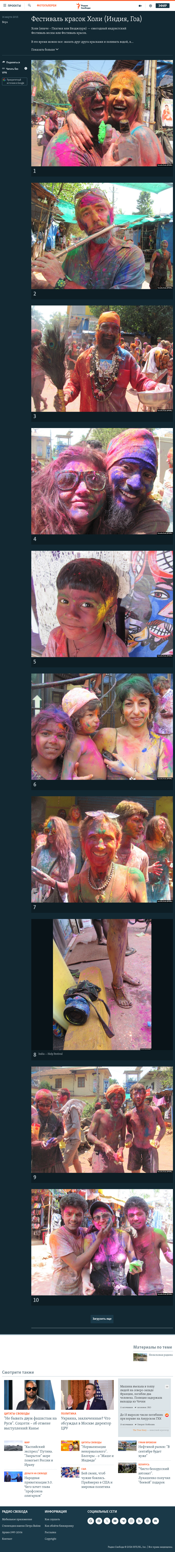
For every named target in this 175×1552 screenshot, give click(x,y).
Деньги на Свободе (35, 1473)
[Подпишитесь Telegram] (123, 1521)
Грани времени (147, 1442)
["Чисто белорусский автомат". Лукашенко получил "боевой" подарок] (127, 1468)
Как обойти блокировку (59, 1526)
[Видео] (140, 5)
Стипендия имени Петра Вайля (21, 1526)
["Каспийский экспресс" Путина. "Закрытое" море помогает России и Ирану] (13, 1446)
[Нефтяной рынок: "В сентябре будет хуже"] (127, 1446)
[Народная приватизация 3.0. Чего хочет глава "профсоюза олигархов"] (13, 1476)
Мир (27, 1442)
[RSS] (139, 1521)
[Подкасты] (147, 1521)
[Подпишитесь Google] (91, 1521)
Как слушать (52, 1519)
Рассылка (50, 1532)
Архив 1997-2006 (12, 1532)
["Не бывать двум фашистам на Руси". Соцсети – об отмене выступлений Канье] (30, 1395)
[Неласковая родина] (140, 1357)
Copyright (50, 1539)
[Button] (11, 63)
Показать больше (43, 49)
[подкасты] (150, 5)
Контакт (7, 1539)
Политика (68, 1413)
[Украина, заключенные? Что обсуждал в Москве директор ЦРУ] (87, 1395)
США (83, 1469)
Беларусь (143, 1464)
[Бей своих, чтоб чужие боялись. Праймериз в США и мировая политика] (70, 1472)
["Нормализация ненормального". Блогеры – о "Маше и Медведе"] (70, 1446)
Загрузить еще (102, 1319)
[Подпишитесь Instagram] (131, 1521)
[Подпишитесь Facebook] (99, 1521)
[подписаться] (155, 1521)
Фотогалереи (46, 5)
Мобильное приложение (17, 1519)
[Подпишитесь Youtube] (115, 1521)
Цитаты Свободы (17, 1413)
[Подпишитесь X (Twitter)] (107, 1521)
